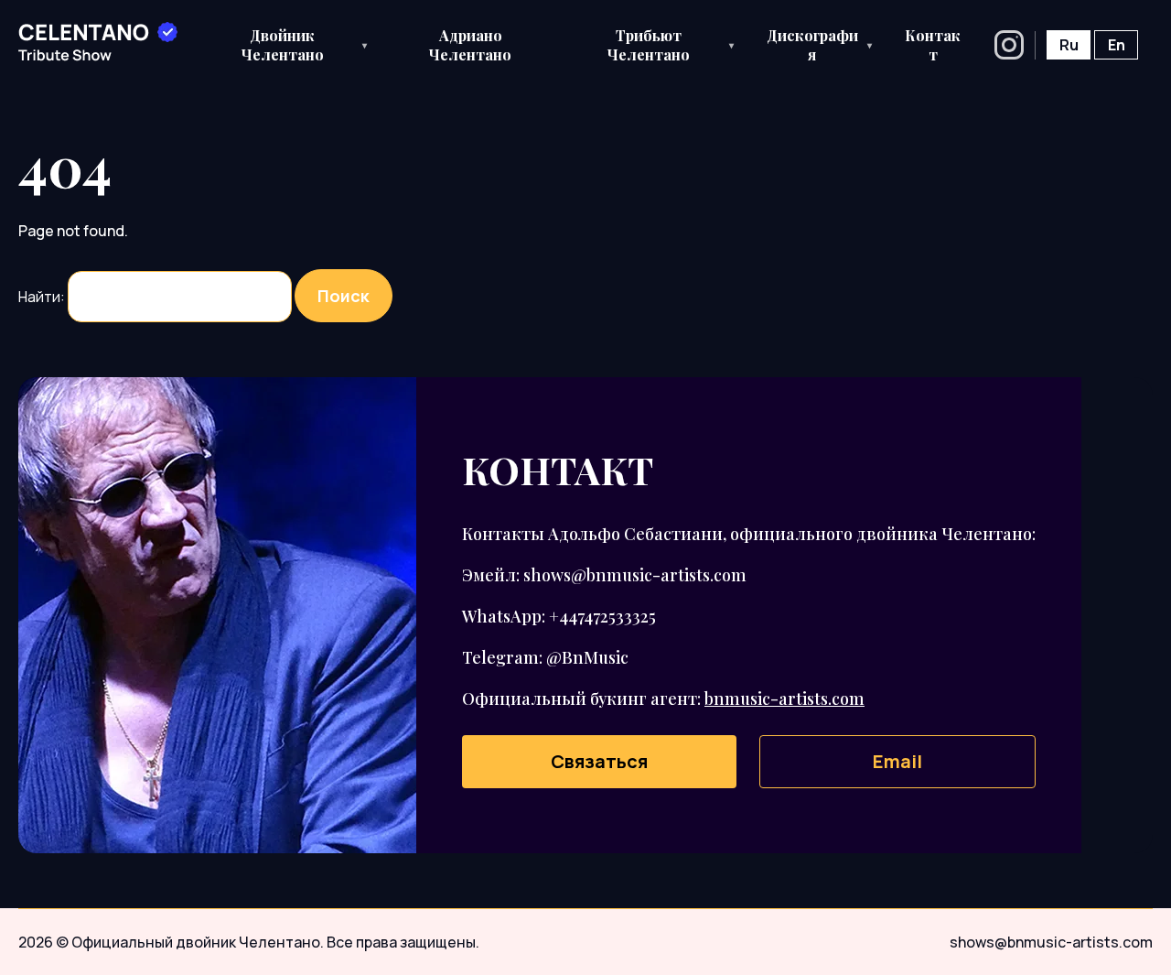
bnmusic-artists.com (784, 699)
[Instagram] (1009, 45)
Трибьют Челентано (670, 45)
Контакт (933, 45)
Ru (1069, 45)
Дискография (819, 45)
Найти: (41, 297)
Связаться (599, 761)
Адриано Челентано (470, 45)
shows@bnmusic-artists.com (1051, 942)
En (1116, 45)
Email (897, 761)
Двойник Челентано (305, 45)
